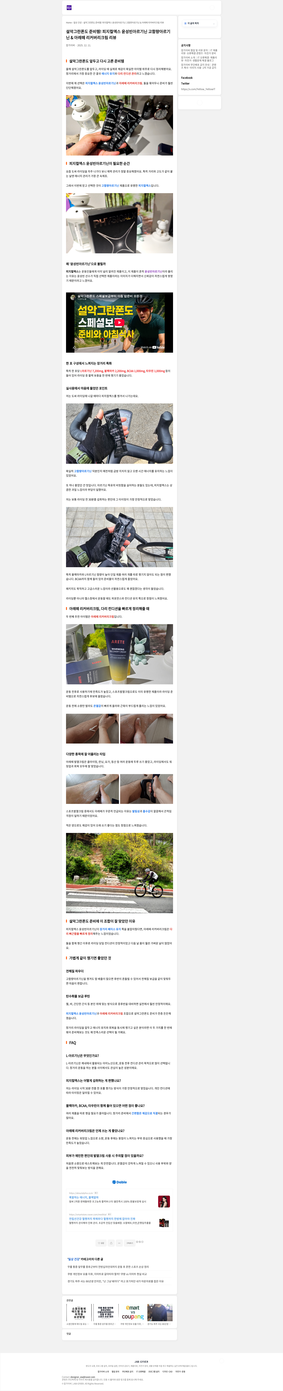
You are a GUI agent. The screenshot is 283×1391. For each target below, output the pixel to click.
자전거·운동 (180, 1371)
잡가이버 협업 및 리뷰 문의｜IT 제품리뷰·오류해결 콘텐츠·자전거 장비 (199, 51)
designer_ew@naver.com (82, 1376)
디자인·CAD (167, 1371)
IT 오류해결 (140, 1371)
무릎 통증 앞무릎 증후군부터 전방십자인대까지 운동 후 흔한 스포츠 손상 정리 (108, 1267)
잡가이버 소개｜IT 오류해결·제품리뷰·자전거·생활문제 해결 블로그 (199, 59)
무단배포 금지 (127, 1371)
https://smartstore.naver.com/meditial (87, 1214)
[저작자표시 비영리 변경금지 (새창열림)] (140, 1242)
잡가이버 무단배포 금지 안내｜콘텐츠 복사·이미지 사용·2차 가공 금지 (198, 66)
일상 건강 (73, 1259)
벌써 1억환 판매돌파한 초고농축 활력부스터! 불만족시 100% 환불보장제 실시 (107, 1201)
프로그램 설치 (153, 1371)
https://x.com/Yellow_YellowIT (198, 89)
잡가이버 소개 (103, 1371)
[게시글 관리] (119, 1243)
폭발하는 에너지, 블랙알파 (84, 1197)
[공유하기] (111, 1243)
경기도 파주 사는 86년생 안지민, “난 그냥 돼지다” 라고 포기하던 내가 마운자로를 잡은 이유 (116, 1281)
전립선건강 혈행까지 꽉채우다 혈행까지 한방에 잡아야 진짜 (102, 1219)
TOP (221, 1361)
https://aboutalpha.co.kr (81, 1193)
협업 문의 (115, 1371)
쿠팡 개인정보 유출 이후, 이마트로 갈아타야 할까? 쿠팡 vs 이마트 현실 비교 (107, 1274)
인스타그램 (199, 103)
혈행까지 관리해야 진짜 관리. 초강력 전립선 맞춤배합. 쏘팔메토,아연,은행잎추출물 (110, 1222)
